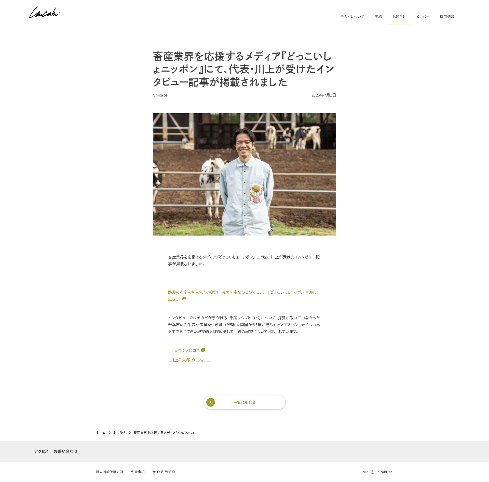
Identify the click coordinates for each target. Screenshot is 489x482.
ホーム (101, 432)
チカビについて (352, 16)
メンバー (423, 16)
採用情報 (447, 16)
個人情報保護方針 (109, 471)
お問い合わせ (65, 451)
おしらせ (119, 432)
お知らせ (399, 16)
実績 (378, 16)
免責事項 (138, 471)
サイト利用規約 (163, 471)
